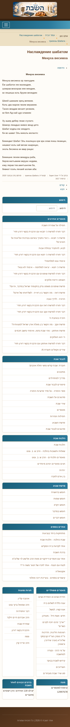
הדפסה (60, 68)
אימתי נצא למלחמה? (54, 261)
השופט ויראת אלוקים (55, 280)
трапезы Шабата (32, 175)
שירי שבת (60, 403)
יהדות (62, 470)
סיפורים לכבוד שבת (55, 384)
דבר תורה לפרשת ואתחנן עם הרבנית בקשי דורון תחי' (39, 343)
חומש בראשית (58, 492)
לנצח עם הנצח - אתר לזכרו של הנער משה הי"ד (42, 565)
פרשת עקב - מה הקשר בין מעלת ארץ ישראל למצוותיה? (38, 324)
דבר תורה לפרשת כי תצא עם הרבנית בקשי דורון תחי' (39, 254)
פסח (27, 636)
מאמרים (61, 410)
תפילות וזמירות (57, 416)
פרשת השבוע (58, 423)
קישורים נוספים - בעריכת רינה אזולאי (47, 578)
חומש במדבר (58, 511)
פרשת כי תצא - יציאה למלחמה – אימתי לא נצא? (41, 267)
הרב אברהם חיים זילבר (18, 617)
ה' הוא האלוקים (57, 337)
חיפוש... (62, 208)
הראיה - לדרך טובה (56, 299)
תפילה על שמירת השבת (53, 225)
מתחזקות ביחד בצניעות (53, 533)
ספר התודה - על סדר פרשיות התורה (47, 391)
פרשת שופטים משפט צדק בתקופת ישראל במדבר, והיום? (37, 286)
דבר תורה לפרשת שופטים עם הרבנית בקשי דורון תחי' (39, 273)
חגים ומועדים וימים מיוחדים (51, 464)
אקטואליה (60, 571)
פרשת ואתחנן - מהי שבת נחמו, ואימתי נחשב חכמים (40, 330)
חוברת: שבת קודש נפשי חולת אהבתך (47, 365)
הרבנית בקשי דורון (20, 630)
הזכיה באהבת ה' (57, 318)
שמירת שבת (23, 624)
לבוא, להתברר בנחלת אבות (52, 248)
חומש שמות (59, 498)
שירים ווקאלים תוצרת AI (53, 350)
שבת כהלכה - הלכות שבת (52, 540)
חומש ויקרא (59, 505)
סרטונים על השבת (56, 397)
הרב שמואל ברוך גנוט (19, 605)
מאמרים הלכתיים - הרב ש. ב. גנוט (48, 457)
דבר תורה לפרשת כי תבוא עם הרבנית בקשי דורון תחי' (39, 231)
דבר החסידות (22, 611)
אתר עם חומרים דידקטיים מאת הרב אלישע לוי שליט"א (38, 559)
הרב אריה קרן (22, 643)
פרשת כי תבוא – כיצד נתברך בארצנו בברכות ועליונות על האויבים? (38, 240)
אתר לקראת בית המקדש (53, 546)
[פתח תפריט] (6, 25)
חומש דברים (59, 517)
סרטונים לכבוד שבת (55, 429)
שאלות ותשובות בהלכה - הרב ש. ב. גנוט (46, 451)
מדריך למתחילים (57, 378)
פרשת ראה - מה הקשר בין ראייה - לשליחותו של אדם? (39, 293)
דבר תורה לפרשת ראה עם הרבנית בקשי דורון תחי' (41, 305)
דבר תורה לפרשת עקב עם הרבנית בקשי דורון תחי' (41, 312)
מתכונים (61, 372)
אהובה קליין (23, 598)
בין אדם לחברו (58, 476)
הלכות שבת (59, 445)
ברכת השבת (59, 552)
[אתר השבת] (35, 9)
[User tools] (67, 64)
